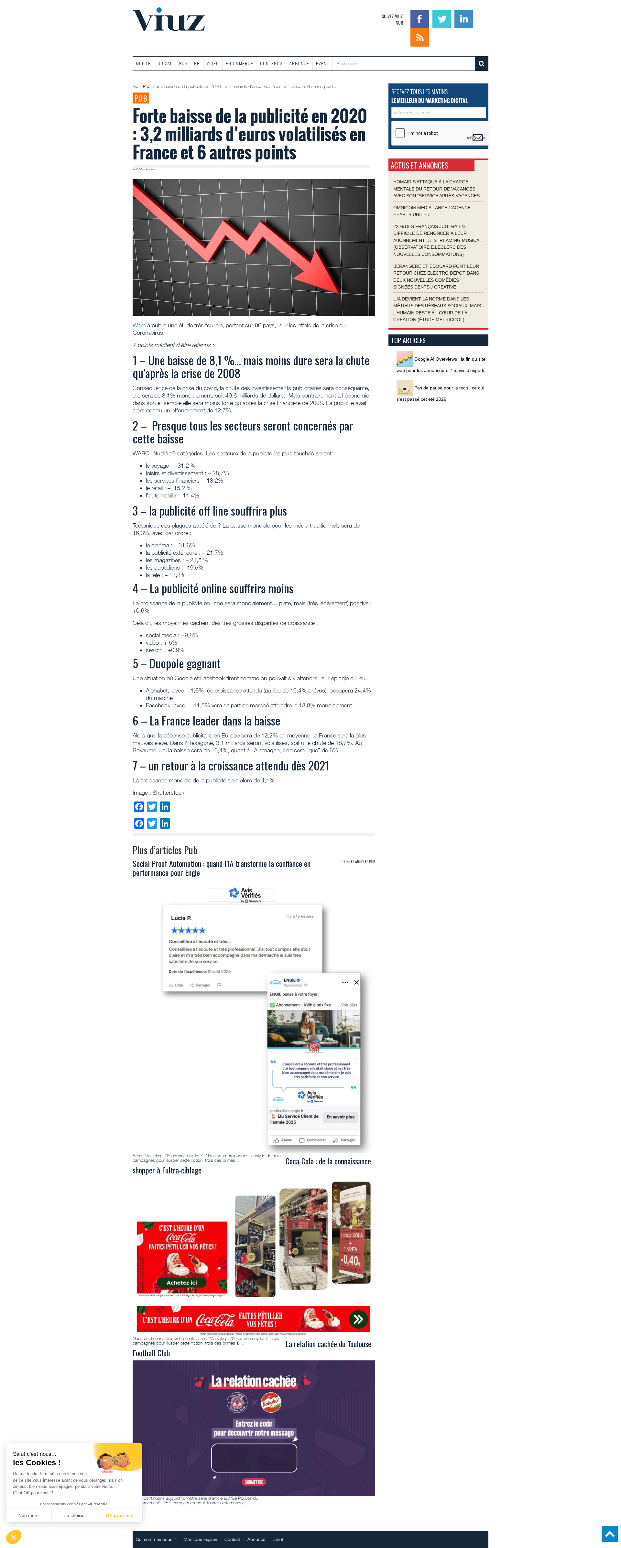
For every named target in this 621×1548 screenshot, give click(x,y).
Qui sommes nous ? (156, 1539)
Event (322, 63)
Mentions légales (200, 1539)
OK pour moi (120, 1515)
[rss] (419, 36)
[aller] (481, 64)
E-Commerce (239, 63)
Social (165, 63)
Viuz (137, 86)
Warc (140, 325)
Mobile (143, 63)
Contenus (271, 63)
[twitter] (442, 18)
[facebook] (420, 18)
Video (213, 63)
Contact (232, 1539)
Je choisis (74, 1515)
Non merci (28, 1515)
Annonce (299, 63)
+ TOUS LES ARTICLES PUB (357, 862)
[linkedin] (463, 18)
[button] (13, 1537)
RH (197, 63)
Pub (183, 63)
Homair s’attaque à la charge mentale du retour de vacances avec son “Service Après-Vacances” (437, 188)
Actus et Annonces (419, 165)
